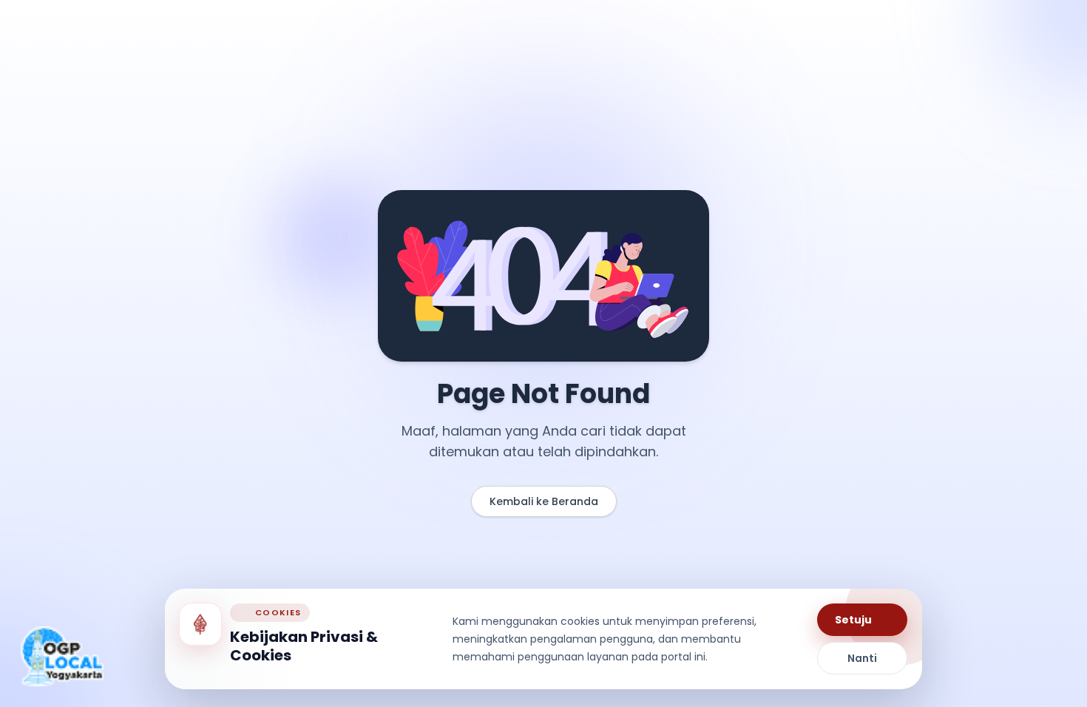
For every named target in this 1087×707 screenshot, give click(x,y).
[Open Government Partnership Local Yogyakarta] (62, 656)
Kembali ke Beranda (544, 501)
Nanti (862, 658)
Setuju (853, 619)
